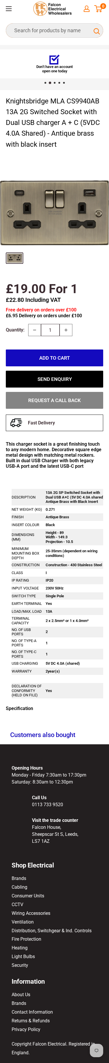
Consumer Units (28, 896)
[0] (98, 8)
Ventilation (23, 922)
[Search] (96, 30)
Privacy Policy (26, 1029)
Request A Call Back (54, 400)
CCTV (17, 904)
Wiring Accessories (31, 913)
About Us (21, 994)
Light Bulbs (23, 956)
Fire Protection (26, 939)
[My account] (87, 9)
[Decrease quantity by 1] (34, 330)
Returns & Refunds (31, 1020)
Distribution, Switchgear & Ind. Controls (52, 930)
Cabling (19, 887)
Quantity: (15, 330)
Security (20, 965)
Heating (20, 948)
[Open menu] (9, 8)
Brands (19, 878)
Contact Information (32, 1012)
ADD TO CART (54, 358)
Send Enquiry (54, 379)
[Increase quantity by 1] (66, 330)
